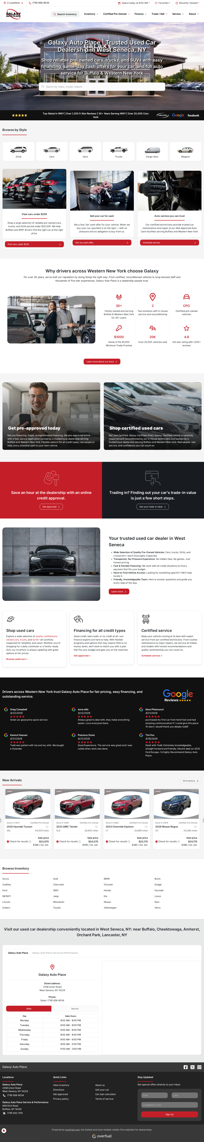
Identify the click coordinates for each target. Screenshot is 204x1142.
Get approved (49, 506)
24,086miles (190, 830)
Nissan (107, 902)
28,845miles (91, 830)
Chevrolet (58, 884)
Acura (5, 878)
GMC (56, 890)
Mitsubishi (58, 902)
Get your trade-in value (150, 506)
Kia (105, 896)
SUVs (18, 156)
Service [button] (176, 13)
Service (75, 1008)
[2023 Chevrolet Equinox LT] (126, 804)
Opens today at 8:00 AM (135, 2)
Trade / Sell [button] (158, 13)
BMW (107, 878)
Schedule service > (151, 655)
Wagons (185, 156)
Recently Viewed (188, 2)
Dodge (158, 884)
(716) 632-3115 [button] (15, 1113)
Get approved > (82, 655)
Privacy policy (61, 1098)
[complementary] (195, 1133)
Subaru (6, 907)
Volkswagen (110, 907)
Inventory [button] (89, 13)
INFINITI (6, 896)
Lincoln (6, 902)
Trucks (118, 156)
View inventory (61, 1085)
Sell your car (102, 1089)
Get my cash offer (84, 242)
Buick (158, 878)
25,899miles (141, 830)
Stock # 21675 (13, 823)
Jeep (56, 896)
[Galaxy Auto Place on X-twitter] (191, 1067)
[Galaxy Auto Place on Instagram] (198, 1067)
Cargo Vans (152, 156)
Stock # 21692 (112, 823)
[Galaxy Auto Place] (13, 14)
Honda (107, 890)
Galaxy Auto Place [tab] (18, 952)
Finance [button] (139, 13)
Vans (85, 156)
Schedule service (151, 242)
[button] (14, 3)
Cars (51, 156)
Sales (29, 1008)
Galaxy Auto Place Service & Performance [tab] (55, 952)
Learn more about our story (100, 361)
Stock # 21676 (161, 823)
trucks (23, 639)
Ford (4, 890)
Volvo (158, 907)
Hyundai (159, 890)
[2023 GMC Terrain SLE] (77, 804)
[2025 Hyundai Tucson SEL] (27, 804)
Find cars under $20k (18, 244)
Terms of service (104, 1098)
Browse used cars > (17, 659)
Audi (55, 878)
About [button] (192, 13)
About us (100, 1085)
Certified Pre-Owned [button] (114, 13)
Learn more (117, 591)
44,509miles (42, 830)
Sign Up (170, 1114)
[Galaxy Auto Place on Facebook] (184, 1067)
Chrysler (108, 884)
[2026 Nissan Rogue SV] (176, 804)
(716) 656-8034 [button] (40, 2)
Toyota (57, 907)
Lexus (158, 896)
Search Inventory (67, 14)
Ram (157, 902)
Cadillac (6, 884)
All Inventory (189, 780)
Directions (58, 1089)
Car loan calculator (105, 1094)
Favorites (163, 2)
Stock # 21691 (62, 823)
